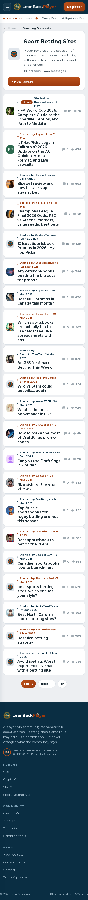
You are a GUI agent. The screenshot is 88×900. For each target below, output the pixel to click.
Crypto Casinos (14, 779)
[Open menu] (7, 7)
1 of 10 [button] (28, 683)
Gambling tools (14, 836)
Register (74, 7)
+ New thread (22, 81)
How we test (13, 854)
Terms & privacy (15, 877)
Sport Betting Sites (17, 794)
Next (45, 683)
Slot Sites (10, 787)
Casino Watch (13, 813)
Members (10, 820)
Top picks (10, 828)
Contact (9, 870)
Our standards (14, 862)
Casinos (9, 771)
